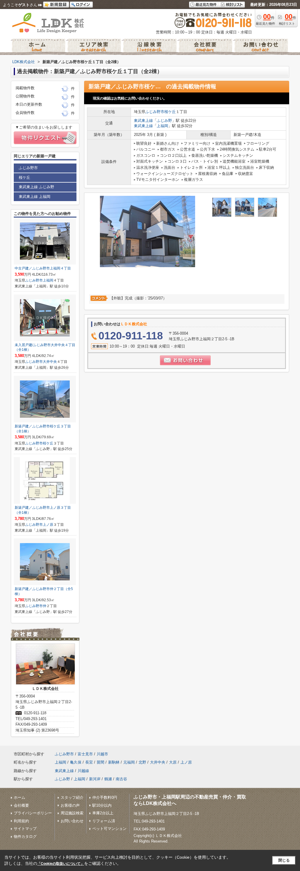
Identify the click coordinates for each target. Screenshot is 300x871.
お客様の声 (70, 805)
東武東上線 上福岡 (34, 196)
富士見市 (85, 754)
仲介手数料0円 (104, 797)
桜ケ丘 (170, 111)
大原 (173, 762)
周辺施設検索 (72, 813)
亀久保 (75, 762)
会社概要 (21, 805)
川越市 (102, 754)
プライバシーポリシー (33, 813)
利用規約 (21, 821)
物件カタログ (25, 836)
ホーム (19, 797)
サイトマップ (25, 828)
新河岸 (94, 779)
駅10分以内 (102, 805)
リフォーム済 (103, 821)
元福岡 (129, 762)
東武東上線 (143, 120)
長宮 (89, 762)
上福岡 (162, 126)
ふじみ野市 (154, 111)
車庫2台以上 (102, 813)
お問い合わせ (72, 821)
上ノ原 (48, 525)
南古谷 (121, 779)
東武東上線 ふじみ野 (36, 187)
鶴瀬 (108, 779)
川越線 (83, 771)
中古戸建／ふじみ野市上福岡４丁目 (43, 268)
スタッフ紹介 (72, 797)
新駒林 (114, 762)
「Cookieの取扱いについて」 (60, 864)
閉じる (284, 860)
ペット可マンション (109, 828)
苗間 (100, 762)
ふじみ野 (164, 120)
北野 (142, 762)
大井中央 (50, 362)
